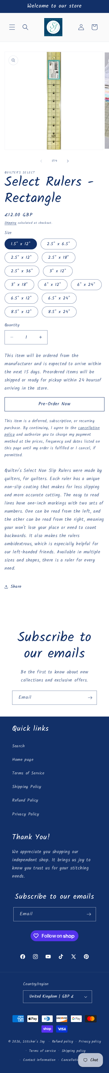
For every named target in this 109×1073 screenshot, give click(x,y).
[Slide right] (67, 161)
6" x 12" (52, 284)
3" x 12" (57, 271)
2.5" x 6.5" (58, 244)
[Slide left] (41, 161)
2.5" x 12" (21, 257)
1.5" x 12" (21, 244)
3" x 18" (19, 284)
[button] (12, 27)
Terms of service (42, 1051)
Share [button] (16, 586)
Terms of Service (28, 773)
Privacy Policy (25, 814)
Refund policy (62, 1041)
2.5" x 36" (22, 271)
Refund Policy (25, 800)
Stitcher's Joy (34, 1041)
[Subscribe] (90, 698)
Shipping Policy (26, 786)
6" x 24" (86, 284)
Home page (22, 759)
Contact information (39, 1060)
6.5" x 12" (21, 298)
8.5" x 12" (21, 312)
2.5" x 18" (58, 257)
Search (18, 746)
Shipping (11, 222)
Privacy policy (90, 1041)
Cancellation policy (76, 1060)
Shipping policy (74, 1051)
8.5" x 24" (59, 312)
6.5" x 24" (59, 298)
